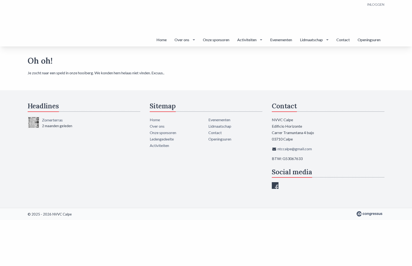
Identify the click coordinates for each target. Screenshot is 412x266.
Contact (343, 39)
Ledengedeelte (162, 139)
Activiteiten (247, 39)
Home (161, 39)
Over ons (182, 39)
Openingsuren (369, 39)
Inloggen (375, 4)
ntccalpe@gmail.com (295, 148)
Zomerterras (52, 120)
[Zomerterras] (34, 122)
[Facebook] (275, 185)
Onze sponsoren (216, 39)
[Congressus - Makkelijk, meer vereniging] (369, 213)
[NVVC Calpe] (51, 24)
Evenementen (281, 39)
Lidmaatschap (311, 39)
